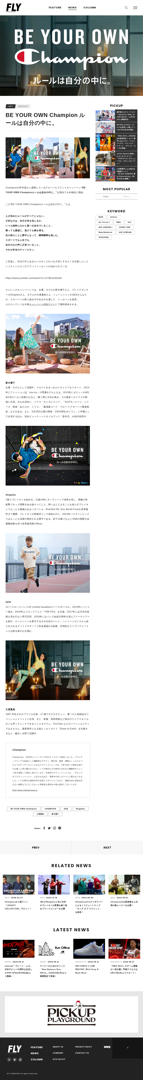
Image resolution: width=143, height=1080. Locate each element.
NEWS (72, 7)
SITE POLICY (59, 1059)
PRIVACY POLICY (83, 1047)
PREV (36, 848)
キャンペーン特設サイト (42, 304)
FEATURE (55, 7)
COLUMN (90, 7)
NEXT (107, 848)
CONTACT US (82, 1053)
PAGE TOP (127, 1048)
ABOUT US (58, 1047)
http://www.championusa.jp (24, 790)
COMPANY (58, 1053)
